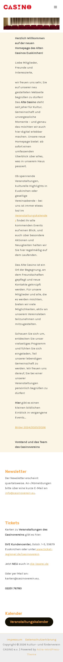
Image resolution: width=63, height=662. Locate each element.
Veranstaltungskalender (29, 622)
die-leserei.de (39, 563)
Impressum (14, 639)
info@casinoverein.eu (20, 493)
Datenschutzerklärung (40, 639)
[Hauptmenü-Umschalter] (56, 7)
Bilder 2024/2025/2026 (30, 427)
